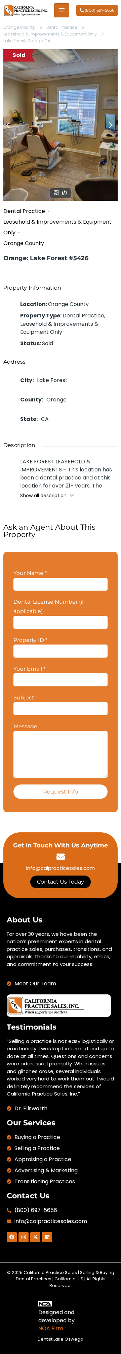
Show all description (43, 496)
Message (25, 726)
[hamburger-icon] (61, 10)
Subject (23, 697)
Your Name (30, 573)
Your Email (29, 669)
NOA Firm (50, 1328)
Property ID (30, 640)
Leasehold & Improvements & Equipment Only (50, 34)
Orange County (19, 27)
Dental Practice (61, 27)
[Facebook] (12, 1237)
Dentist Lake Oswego (60, 1339)
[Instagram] (23, 1237)
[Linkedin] (47, 1237)
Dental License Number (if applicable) (48, 606)
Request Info (60, 791)
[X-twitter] (35, 1237)
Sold (19, 55)
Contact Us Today (60, 882)
